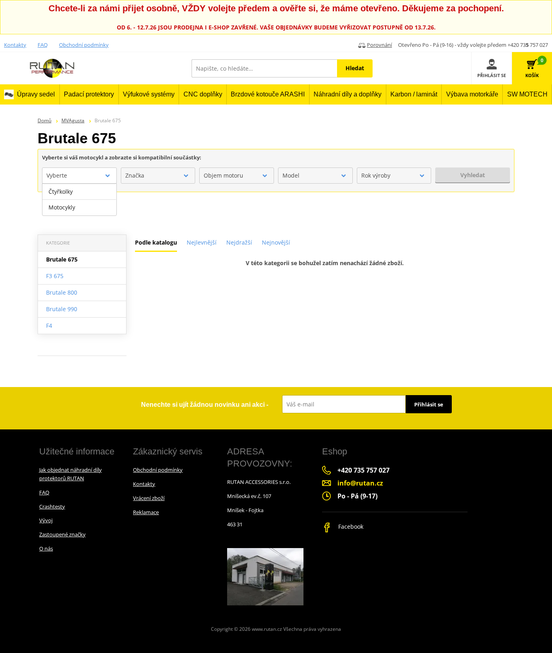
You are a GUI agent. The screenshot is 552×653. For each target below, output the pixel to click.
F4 (49, 325)
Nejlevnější (202, 242)
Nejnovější (276, 242)
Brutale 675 (62, 259)
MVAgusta (72, 120)
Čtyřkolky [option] (60, 191)
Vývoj (46, 520)
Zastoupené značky (62, 534)
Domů (44, 120)
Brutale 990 (61, 309)
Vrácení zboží (148, 498)
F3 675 (54, 276)
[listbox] (79, 199)
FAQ (43, 44)
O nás (46, 548)
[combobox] (79, 175)
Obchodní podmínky (84, 44)
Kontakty (15, 44)
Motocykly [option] (61, 207)
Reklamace (146, 512)
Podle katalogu (156, 242)
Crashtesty (52, 506)
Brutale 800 (61, 292)
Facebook (350, 526)
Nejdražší (239, 242)
